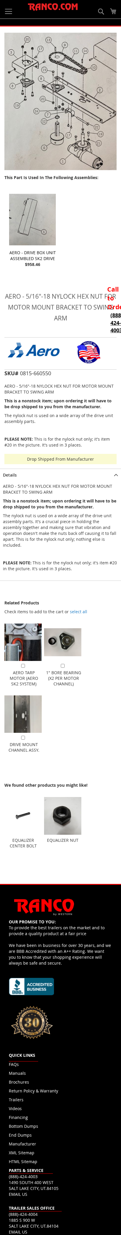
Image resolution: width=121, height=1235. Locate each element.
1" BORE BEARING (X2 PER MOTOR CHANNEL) (63, 678)
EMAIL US (18, 1194)
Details (10, 475)
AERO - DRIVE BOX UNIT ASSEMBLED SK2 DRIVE (32, 255)
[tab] (60, 474)
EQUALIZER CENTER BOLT (23, 843)
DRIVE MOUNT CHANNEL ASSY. (24, 747)
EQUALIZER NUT (62, 840)
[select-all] (78, 612)
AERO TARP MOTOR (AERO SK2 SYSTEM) (24, 678)
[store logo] (53, 7)
